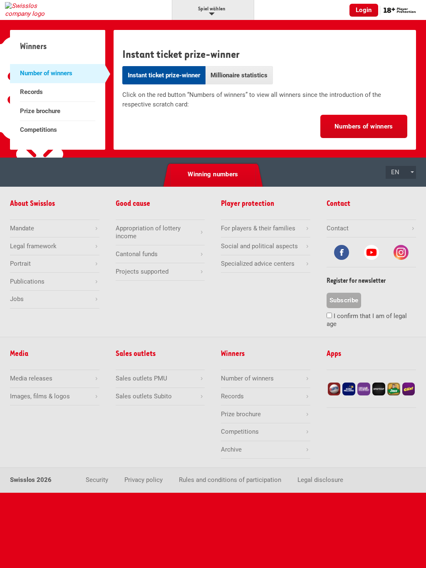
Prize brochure (40, 111)
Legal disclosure (320, 480)
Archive (231, 449)
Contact (338, 228)
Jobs (17, 299)
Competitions (38, 129)
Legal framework (33, 246)
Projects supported (142, 271)
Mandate (22, 228)
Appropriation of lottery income (148, 232)
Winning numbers (213, 174)
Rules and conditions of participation (230, 480)
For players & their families (258, 228)
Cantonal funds (137, 254)
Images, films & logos (40, 396)
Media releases (31, 378)
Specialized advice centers (258, 263)
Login (364, 10)
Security (97, 480)
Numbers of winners (363, 126)
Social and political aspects (259, 246)
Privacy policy (143, 480)
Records (31, 92)
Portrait (20, 263)
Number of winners (46, 73)
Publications (27, 281)
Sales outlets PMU (141, 378)
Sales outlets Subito (144, 396)
